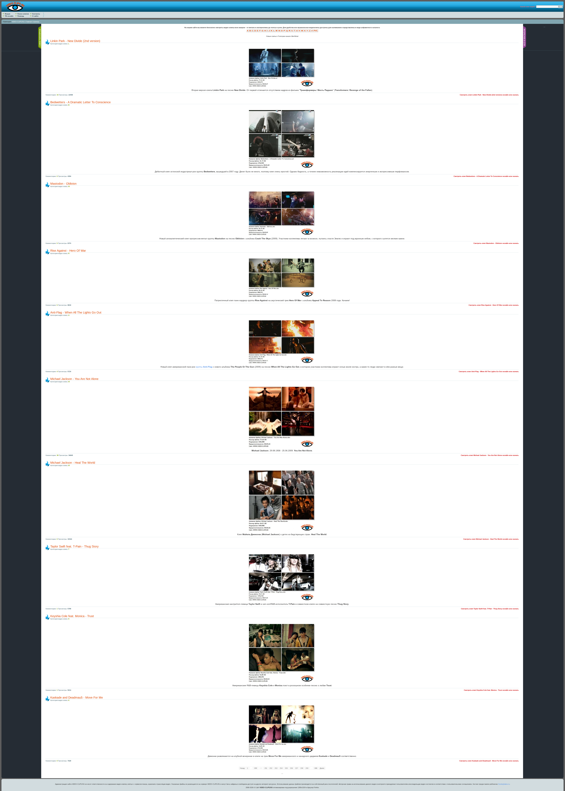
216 (291, 768)
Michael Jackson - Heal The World (72, 462)
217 (296, 768)
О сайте (35, 16)
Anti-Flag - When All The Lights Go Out (75, 312)
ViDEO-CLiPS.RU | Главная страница (25, 22)
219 (307, 768)
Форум (7, 14)
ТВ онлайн (9, 16)
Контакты (36, 14)
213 (276, 768)
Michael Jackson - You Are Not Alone (74, 378)
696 (316, 768)
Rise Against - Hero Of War (68, 250)
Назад (242, 768)
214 (281, 768)
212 (271, 768)
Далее (322, 768)
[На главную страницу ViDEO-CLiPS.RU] (15, 11)
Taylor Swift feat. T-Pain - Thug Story (74, 546)
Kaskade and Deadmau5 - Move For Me (76, 697)
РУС (316, 31)
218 (301, 768)
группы (204, 367)
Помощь (20, 16)
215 (286, 768)
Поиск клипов (23, 14)
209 (255, 768)
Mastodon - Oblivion (63, 183)
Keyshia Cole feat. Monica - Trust (72, 616)
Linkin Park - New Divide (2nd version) (75, 41)
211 (266, 768)
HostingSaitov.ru (504, 784)
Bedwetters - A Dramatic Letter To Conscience (80, 102)
